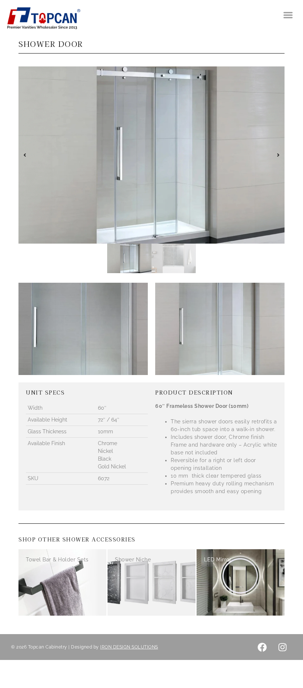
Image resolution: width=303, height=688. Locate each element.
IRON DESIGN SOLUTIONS (129, 647)
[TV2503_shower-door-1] (151, 155)
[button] (288, 15)
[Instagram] (282, 647)
